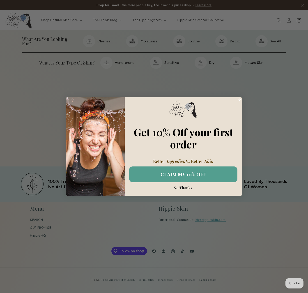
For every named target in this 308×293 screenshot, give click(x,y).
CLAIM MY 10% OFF (183, 174)
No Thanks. (183, 188)
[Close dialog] (239, 99)
